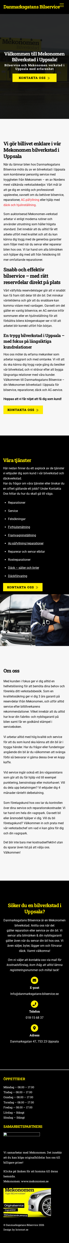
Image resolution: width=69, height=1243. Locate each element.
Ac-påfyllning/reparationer (26, 543)
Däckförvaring (17, 576)
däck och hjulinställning (19, 205)
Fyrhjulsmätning (19, 527)
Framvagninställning (22, 535)
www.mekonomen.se (34, 1181)
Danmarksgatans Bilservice (22, 1225)
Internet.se (22, 1229)
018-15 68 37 (35, 1017)
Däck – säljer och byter (23, 568)
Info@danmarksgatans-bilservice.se (34, 994)
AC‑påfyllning (30, 200)
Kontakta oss (32, 78)
